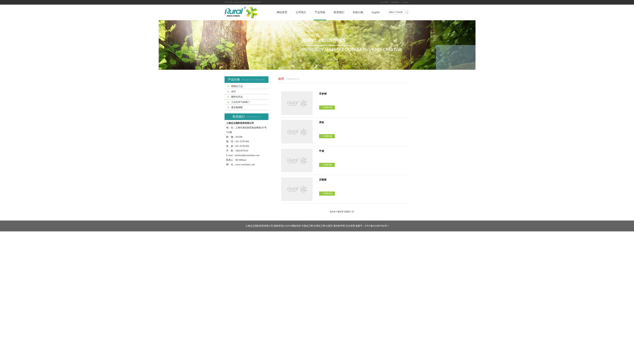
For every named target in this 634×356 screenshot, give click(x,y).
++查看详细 (327, 107)
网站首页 (282, 12)
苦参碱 (323, 93)
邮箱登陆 (395, 2)
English (405, 2)
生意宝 (329, 226)
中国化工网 (307, 226)
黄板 (321, 122)
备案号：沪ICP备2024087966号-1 (372, 226)
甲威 (321, 151)
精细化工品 (237, 86)
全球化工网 (319, 226)
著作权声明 (339, 226)
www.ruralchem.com (245, 164)
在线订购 (358, 12)
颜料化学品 (237, 97)
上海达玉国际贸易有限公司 (259, 226)
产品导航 (320, 12)
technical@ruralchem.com (247, 155)
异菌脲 (323, 179)
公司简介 (301, 12)
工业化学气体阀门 (240, 102)
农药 (233, 91)
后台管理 (384, 2)
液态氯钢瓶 (237, 107)
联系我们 (339, 12)
